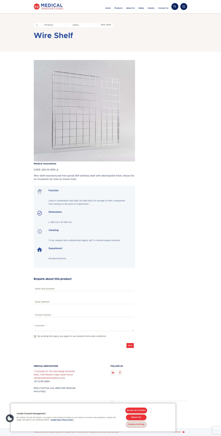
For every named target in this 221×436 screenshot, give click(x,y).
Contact (177, 432)
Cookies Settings (136, 424)
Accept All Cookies (136, 410)
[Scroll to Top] (112, 401)
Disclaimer (60, 432)
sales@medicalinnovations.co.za (49, 378)
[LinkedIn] (112, 372)
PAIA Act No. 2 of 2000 (98, 432)
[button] (10, 418)
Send (130, 345)
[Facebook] (120, 372)
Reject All (136, 417)
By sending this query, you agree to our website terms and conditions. (72, 336)
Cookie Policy (70, 432)
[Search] (174, 6)
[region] (93, 417)
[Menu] (184, 6)
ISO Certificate (113, 432)
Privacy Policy (82, 432)
